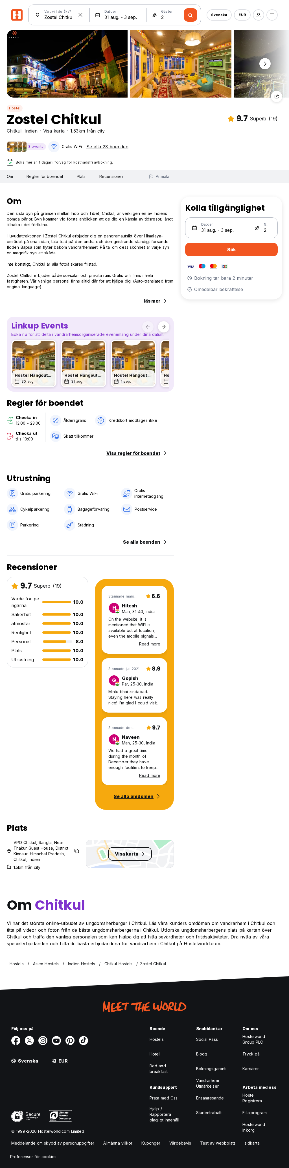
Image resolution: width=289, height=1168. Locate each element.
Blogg (201, 1054)
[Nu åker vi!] (190, 15)
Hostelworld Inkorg (253, 1127)
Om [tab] (10, 176)
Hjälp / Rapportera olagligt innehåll (164, 1114)
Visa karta (54, 131)
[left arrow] (148, 326)
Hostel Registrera (252, 1098)
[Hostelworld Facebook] (15, 1040)
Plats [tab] (81, 176)
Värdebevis (180, 1143)
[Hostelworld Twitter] (29, 1040)
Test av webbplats (218, 1143)
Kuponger (150, 1143)
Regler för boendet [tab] (45, 176)
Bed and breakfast (159, 1068)
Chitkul (14, 131)
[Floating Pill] (265, 63)
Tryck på (251, 1054)
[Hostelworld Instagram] (42, 1040)
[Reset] (80, 15)
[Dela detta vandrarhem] (276, 96)
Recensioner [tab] (111, 176)
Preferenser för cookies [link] (33, 1156)
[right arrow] (163, 326)
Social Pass (207, 1039)
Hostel (14, 108)
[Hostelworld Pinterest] (70, 1040)
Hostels (157, 1039)
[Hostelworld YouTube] (56, 1040)
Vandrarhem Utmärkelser (207, 1083)
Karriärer (250, 1068)
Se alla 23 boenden (107, 146)
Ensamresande (210, 1098)
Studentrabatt (209, 1112)
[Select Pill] (258, 15)
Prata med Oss (164, 1098)
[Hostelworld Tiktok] (83, 1040)
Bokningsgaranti (211, 1068)
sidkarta (252, 1143)
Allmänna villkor (118, 1143)
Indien (31, 131)
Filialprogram (254, 1112)
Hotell (155, 1054)
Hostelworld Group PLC (253, 1039)
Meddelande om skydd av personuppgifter (52, 1143)
